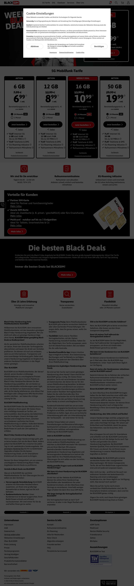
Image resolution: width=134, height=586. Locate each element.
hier (66, 46)
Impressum (53, 52)
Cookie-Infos (80, 52)
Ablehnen (35, 46)
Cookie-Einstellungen (40, 13)
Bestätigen (99, 46)
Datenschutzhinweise (66, 52)
